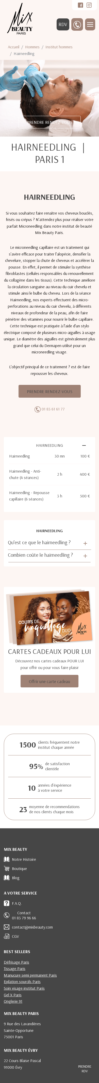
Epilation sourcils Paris (22, 981)
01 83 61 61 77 (53, 408)
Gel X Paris (13, 994)
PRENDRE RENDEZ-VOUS (49, 122)
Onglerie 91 (13, 1001)
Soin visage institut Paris (24, 988)
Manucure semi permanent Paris (30, 975)
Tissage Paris (14, 968)
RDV (63, 24)
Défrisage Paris (16, 962)
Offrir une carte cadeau (49, 681)
